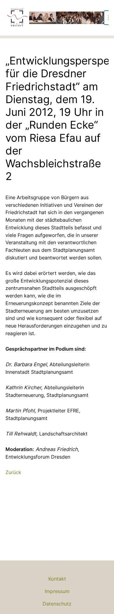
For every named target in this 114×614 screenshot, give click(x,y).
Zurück (13, 472)
